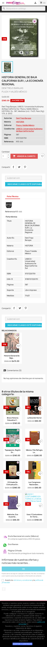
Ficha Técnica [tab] (12, 196)
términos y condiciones (23, 580)
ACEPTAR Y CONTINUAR (22, 644)
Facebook (4, 589)
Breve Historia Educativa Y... (12, 419)
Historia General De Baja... (12, 357)
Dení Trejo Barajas (23, 118)
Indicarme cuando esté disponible (25, 184)
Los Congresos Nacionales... (34, 483)
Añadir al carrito (24, 156)
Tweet (19, 167)
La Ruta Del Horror (34, 418)
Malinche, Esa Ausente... (12, 515)
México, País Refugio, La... (34, 451)
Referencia (10, 211)
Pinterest (25, 167)
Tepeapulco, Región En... (13, 451)
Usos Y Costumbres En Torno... (34, 515)
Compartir (13, 167)
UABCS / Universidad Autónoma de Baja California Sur (29, 130)
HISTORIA (20, 122)
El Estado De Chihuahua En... (12, 483)
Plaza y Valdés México (25, 125)
